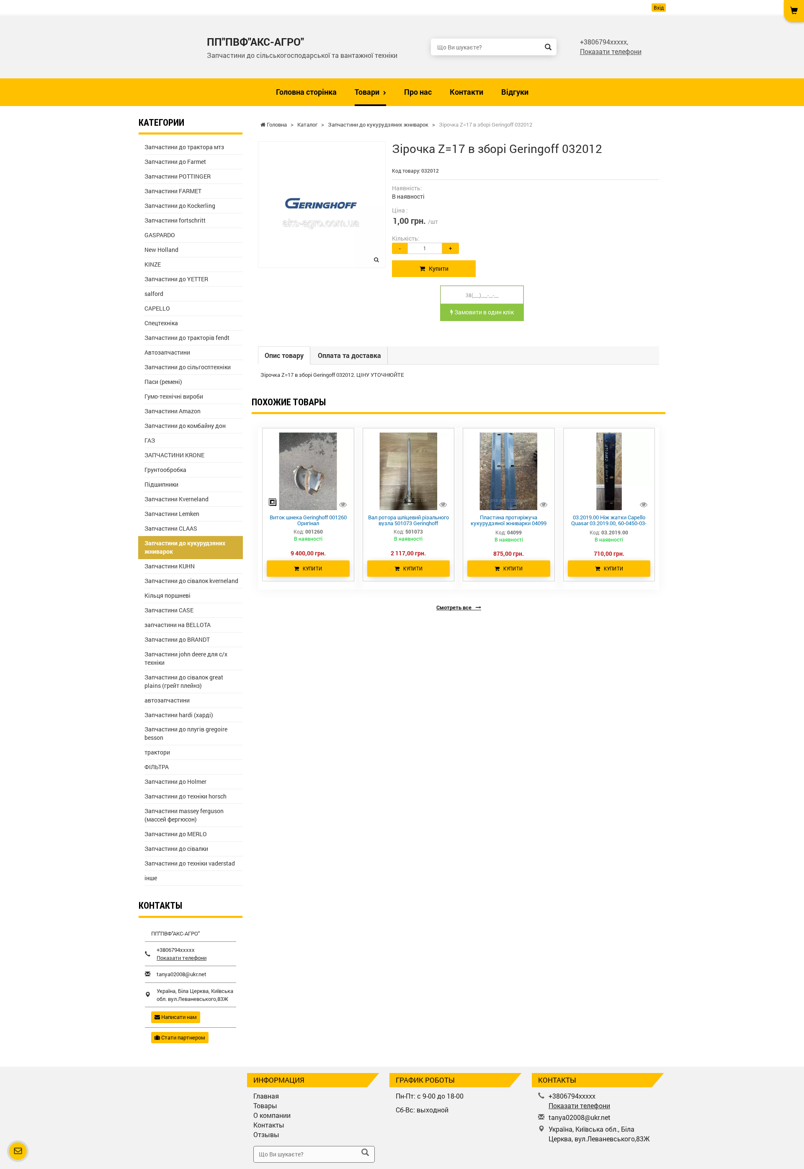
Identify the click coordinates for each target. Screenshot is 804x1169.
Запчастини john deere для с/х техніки (185, 658)
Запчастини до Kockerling (179, 206)
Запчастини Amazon (172, 411)
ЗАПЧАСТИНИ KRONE (174, 455)
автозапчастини (167, 700)
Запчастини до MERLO (175, 834)
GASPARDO (159, 235)
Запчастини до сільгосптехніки (187, 367)
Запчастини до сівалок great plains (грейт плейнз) (183, 681)
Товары (265, 1105)
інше (150, 878)
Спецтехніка (161, 323)
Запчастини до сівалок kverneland (191, 581)
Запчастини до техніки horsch (185, 796)
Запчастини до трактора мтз (184, 147)
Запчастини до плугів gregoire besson (185, 733)
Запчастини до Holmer (175, 781)
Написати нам (178, 1017)
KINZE (152, 264)
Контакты (268, 1124)
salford (153, 294)
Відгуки (514, 92)
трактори (157, 752)
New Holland (161, 250)
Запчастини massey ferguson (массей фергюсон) (184, 815)
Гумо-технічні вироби (173, 396)
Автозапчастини (167, 352)
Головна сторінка (306, 92)
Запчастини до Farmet (175, 162)
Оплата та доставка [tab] (349, 355)
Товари (368, 92)
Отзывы (266, 1134)
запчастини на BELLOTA (177, 625)
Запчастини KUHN (169, 566)
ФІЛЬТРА (156, 767)
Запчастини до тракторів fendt (186, 338)
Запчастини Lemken (171, 514)
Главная (266, 1095)
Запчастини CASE (168, 610)
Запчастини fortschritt (175, 220)
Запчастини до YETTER (176, 279)
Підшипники (161, 484)
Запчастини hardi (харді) (178, 715)
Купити (436, 268)
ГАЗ (149, 440)
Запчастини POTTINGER (177, 176)
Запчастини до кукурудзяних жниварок (184, 547)
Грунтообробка (165, 470)
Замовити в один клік (483, 312)
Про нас (418, 92)
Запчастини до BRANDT (177, 639)
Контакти (466, 92)
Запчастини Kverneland (176, 499)
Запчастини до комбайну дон (185, 426)
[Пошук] (548, 47)
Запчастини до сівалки (176, 849)
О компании (272, 1115)
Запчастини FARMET (172, 191)
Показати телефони (611, 51)
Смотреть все (454, 607)
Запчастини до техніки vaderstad (189, 863)
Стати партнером (182, 1037)
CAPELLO (157, 308)
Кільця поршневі (167, 595)
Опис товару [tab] (284, 355)
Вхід (659, 7)
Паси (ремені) (163, 382)
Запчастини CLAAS (170, 528)
